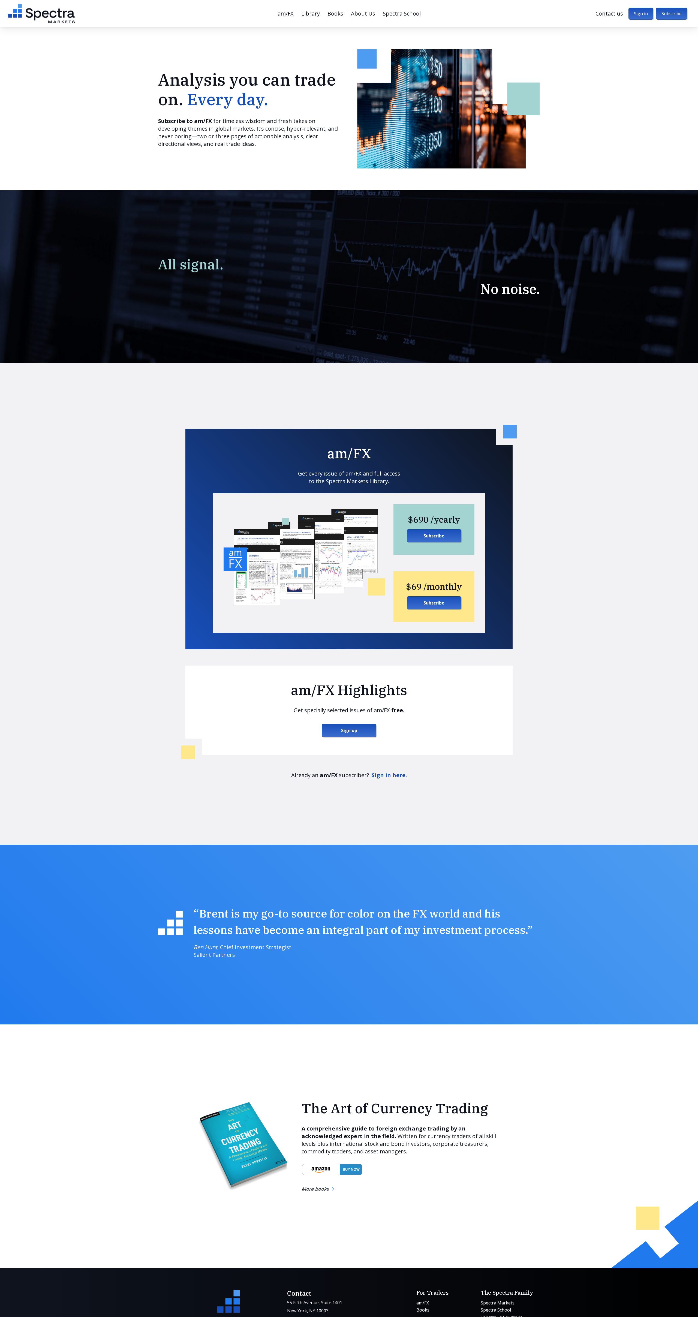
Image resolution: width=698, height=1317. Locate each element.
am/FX (422, 1303)
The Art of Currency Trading (395, 1108)
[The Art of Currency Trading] (242, 1146)
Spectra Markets (498, 1303)
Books (422, 1310)
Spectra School (496, 1310)
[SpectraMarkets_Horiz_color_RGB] (41, 13)
